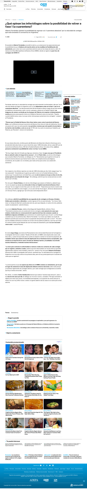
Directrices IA (51, 471)
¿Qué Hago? (60, 9)
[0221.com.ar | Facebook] (75, 1)
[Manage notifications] (84, 481)
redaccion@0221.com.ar (48, 476)
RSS (57, 471)
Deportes (44, 468)
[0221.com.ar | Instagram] (72, 1)
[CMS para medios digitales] (77, 485)
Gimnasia (65, 1)
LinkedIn (53, 465)
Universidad (40, 9)
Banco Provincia (43, 1)
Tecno (72, 468)
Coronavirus (14, 312)
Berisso (34, 468)
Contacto (61, 471)
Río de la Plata (21, 1)
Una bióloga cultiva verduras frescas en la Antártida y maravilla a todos (33, 327)
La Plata (27, 9)
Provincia (24, 468)
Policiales (33, 9)
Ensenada (39, 468)
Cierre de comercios (30, 1)
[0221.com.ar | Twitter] (77, 1)
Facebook (44, 465)
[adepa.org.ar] (34, 480)
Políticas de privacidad (41, 471)
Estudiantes (59, 1)
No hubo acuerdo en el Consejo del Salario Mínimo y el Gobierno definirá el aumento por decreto (33, 324)
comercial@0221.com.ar (60, 476)
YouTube (50, 465)
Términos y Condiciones (29, 471)
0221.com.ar (7, 19)
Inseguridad (14, 1)
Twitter (47, 465)
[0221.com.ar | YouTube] (80, 1)
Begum (68, 468)
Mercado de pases (51, 1)
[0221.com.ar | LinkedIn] (82, 1)
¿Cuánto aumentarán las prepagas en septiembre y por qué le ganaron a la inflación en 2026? (32, 321)
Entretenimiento (78, 468)
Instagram (40, 465)
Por (7, 36)
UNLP (37, 1)
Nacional (14, 19)
